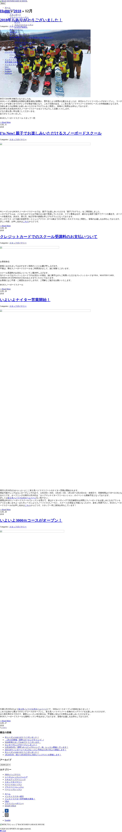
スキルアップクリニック (15, 780)
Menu (3, 3)
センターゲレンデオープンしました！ (21, 745)
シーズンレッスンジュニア (16, 777)
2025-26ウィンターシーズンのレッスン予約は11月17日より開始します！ (35, 750)
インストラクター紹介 (14, 796)
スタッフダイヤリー (18, 140)
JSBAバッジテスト (13, 775)
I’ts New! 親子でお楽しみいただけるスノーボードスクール (51, 133)
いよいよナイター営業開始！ (25, 300)
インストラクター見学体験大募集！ (20, 799)
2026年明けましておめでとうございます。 (23, 742)
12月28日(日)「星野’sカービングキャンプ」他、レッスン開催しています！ (36, 747)
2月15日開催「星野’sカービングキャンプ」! (24, 740)
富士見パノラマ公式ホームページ (22, 498)
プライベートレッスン (14, 787)
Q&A (7, 801)
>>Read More (5, 122)
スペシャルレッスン (13, 784)
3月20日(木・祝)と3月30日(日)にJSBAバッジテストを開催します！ (33, 755)
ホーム (7, 794)
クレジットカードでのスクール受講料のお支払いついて (48, 236)
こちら (26, 221)
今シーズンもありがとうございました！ (22, 737)
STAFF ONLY (10, 806)
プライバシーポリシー (14, 803)
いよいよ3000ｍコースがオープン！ (31, 520)
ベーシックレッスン (13, 789)
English (7, 820)
